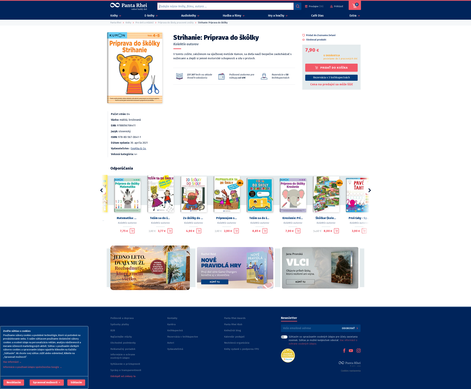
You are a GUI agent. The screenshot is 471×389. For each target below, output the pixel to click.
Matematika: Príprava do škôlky (127, 218)
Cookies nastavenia (351, 371)
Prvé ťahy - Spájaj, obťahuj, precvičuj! (359, 218)
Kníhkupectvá (175, 330)
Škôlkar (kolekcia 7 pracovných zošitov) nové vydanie (326, 218)
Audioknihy (189, 15)
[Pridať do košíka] (132, 230)
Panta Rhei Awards (235, 318)
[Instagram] (359, 351)
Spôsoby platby (119, 324)
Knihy (114, 15)
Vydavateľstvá (175, 349)
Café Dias (317, 15)
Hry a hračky (276, 15)
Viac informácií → (12, 361)
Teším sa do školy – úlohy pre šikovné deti (160, 218)
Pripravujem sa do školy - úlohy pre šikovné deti (226, 218)
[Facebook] (344, 351)
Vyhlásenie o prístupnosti (125, 363)
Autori (170, 342)
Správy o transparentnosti (126, 370)
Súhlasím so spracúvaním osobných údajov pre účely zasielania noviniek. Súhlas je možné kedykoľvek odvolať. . (323, 340)
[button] (13, 382)
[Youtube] (351, 351)
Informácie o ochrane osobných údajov (122, 356)
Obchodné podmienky (123, 342)
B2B (112, 330)
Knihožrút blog (232, 330)
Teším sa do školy (259, 218)
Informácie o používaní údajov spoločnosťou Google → (32, 367)
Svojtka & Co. (138, 148)
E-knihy (150, 15)
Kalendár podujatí (234, 336)
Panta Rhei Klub (233, 324)
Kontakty (172, 318)
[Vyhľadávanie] (297, 6)
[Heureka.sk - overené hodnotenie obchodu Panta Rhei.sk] (288, 355)
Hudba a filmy (232, 15)
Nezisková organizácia (236, 342)
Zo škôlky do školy (193, 218)
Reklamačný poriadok (122, 349)
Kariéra (171, 324)
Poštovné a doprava (122, 318)
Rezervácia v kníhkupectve (182, 336)
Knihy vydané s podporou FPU (241, 349)
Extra (353, 15)
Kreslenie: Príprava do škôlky (292, 218)
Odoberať (349, 328)
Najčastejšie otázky (121, 336)
